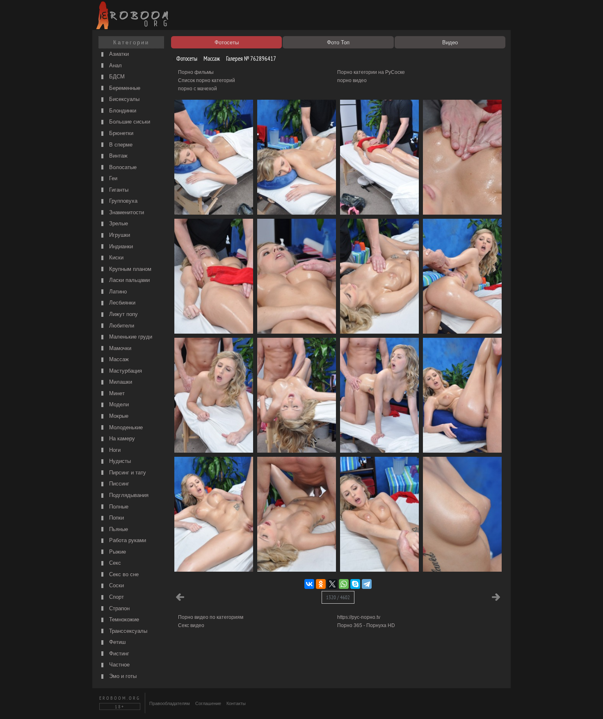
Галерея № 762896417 (250, 58)
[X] (332, 584)
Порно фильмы (196, 72)
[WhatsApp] (344, 584)
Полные (117, 507)
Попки (115, 518)
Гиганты (117, 190)
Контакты (236, 703)
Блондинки (121, 111)
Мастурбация (124, 371)
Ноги (114, 450)
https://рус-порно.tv (358, 617)
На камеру (121, 438)
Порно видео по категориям (210, 617)
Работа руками (126, 540)
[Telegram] (367, 584)
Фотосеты (186, 58)
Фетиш (116, 642)
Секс (114, 563)
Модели (118, 404)
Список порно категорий (206, 80)
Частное (118, 665)
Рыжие (116, 552)
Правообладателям (169, 703)
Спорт (115, 597)
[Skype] (355, 584)
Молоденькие (125, 427)
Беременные (123, 88)
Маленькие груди (129, 337)
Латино (117, 292)
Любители (120, 326)
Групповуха (122, 201)
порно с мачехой (197, 89)
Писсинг (118, 484)
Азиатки (118, 54)
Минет (116, 393)
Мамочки (119, 348)
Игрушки (118, 235)
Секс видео (191, 625)
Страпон (118, 608)
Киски (115, 257)
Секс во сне (123, 574)
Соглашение (208, 703)
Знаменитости (125, 212)
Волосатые (122, 167)
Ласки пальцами (128, 280)
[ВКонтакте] (309, 584)
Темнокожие (123, 619)
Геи (112, 178)
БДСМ (116, 76)
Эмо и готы (122, 676)
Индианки (120, 246)
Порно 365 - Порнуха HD (366, 625)
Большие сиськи (128, 122)
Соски (115, 585)
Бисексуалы (123, 99)
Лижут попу (122, 314)
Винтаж (117, 156)
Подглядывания (127, 495)
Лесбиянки (121, 303)
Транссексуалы (127, 631)
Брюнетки (120, 133)
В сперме (119, 145)
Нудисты (119, 461)
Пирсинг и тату (126, 472)
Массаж (118, 359)
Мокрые (117, 416)
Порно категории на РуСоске (371, 72)
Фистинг (118, 653)
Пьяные (117, 529)
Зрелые (117, 223)
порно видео (352, 80)
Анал (114, 65)
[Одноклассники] (321, 584)
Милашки (119, 382)
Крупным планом (129, 269)
